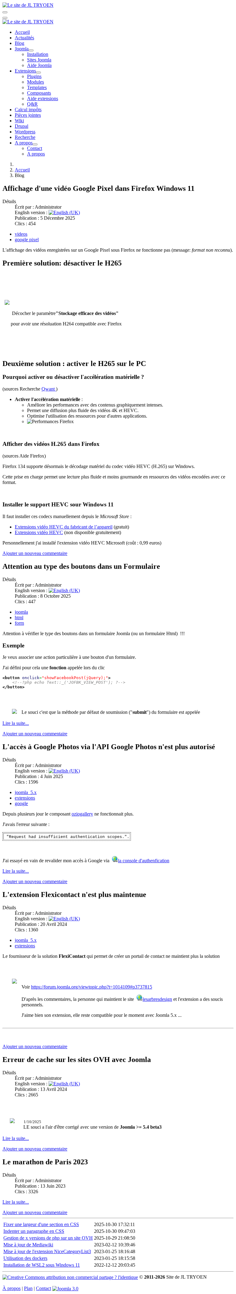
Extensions (25, 70)
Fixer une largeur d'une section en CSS (41, 1224)
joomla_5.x (26, 792)
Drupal (21, 126)
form (19, 623)
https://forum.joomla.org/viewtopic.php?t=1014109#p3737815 (91, 986)
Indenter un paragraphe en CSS (33, 1231)
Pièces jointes (28, 115)
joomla (21, 612)
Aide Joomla (39, 65)
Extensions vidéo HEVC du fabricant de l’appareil (63, 526)
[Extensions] (38, 72)
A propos (24, 142)
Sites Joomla (39, 59)
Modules (35, 82)
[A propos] (35, 144)
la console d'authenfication (143, 860)
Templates (37, 87)
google (21, 803)
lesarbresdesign (157, 999)
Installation (37, 54)
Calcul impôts (28, 109)
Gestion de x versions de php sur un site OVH (48, 1238)
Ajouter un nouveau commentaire (34, 553)
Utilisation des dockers (25, 1258)
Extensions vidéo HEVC (39, 532)
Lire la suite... (15, 723)
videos (21, 234)
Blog (19, 43)
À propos (11, 1288)
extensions (25, 797)
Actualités (24, 37)
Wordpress (25, 131)
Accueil (22, 32)
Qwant (48, 388)
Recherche (25, 137)
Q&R (32, 104)
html (19, 617)
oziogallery (82, 813)
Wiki (19, 120)
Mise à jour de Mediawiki (28, 1244)
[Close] (4, 18)
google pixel (27, 239)
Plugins (34, 76)
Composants (39, 93)
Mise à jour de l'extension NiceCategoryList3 (47, 1251)
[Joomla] (31, 50)
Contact (34, 148)
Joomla (22, 48)
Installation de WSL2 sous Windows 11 (41, 1265)
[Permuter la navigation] (4, 12)
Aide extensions (42, 98)
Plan (28, 1288)
